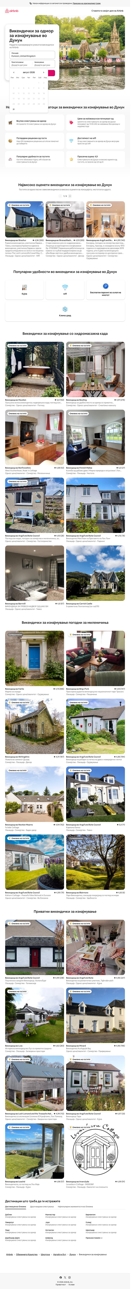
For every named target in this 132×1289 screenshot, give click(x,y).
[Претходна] (60, 196)
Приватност (61, 1284)
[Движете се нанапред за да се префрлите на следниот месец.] (43, 72)
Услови (71, 1284)
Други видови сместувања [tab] (42, 1206)
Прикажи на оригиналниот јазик (87, 3)
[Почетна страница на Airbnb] (11, 11)
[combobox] (32, 56)
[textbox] (20, 65)
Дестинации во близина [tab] (15, 1206)
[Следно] (70, 196)
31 (14, 109)
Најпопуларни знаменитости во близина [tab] (75, 1206)
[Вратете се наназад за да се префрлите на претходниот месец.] (14, 72)
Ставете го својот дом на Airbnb (107, 10)
